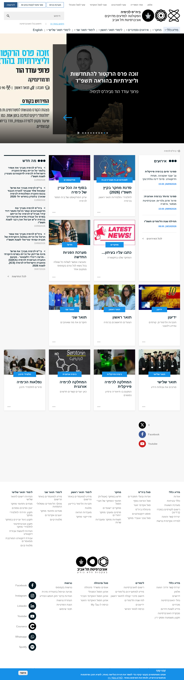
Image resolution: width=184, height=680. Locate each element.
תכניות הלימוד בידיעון (80, 503)
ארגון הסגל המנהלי (98, 591)
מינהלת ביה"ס (143, 509)
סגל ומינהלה (101, 583)
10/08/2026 (39, 226)
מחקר (158, 29)
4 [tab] (99, 133)
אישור (23, 673)
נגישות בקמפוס (64, 587)
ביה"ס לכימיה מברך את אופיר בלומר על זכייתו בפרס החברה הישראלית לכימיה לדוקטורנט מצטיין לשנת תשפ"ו (24, 172)
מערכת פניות (55, 4)
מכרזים (176, 604)
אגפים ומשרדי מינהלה (96, 587)
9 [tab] (86, 133)
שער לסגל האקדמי (98, 5)
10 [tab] (83, 133)
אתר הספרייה (137, 5)
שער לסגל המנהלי (77, 5)
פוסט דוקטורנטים (141, 513)
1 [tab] (107, 133)
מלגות (88, 508)
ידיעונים (140, 604)
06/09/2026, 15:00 (167, 184)
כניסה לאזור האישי (134, 608)
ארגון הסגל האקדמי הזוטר (94, 600)
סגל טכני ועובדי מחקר (139, 518)
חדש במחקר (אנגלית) (109, 496)
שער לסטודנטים (118, 5)
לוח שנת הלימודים (134, 600)
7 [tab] (91, 133)
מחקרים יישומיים (112, 508)
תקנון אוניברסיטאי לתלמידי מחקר (23, 525)
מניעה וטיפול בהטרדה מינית (57, 591)
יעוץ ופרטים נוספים (22, 508)
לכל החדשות (18, 276)
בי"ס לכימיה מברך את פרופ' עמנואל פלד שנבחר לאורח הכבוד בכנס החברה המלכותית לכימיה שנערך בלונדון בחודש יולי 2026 (26, 192)
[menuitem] (150, 4)
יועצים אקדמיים (53, 515)
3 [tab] (102, 133)
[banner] (92, 16)
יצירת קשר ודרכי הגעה (168, 587)
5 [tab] (97, 133)
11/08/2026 (39, 180)
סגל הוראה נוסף (142, 500)
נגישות (68, 583)
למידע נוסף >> (115, 677)
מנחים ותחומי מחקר (51, 510)
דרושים (176, 596)
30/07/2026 (39, 269)
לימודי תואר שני (85, 29)
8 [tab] (89, 133)
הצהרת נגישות (64, 600)
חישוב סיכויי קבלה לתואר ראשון (127, 596)
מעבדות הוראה (83, 512)
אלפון (150, 5)
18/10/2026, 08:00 (167, 226)
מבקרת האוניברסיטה (169, 613)
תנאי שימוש (65, 608)
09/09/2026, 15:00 (167, 209)
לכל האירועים (154, 238)
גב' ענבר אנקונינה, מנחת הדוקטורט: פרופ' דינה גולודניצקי (159, 177)
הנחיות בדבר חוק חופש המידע (56, 596)
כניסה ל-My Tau (99, 604)
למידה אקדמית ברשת (168, 520)
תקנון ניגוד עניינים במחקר (19, 519)
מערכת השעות (172, 505)
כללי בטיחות (173, 500)
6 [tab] (94, 133)
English (38, 29)
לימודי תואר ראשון (111, 29)
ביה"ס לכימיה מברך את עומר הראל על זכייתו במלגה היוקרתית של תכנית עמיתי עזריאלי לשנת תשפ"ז (24, 236)
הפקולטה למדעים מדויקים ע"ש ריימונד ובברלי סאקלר (179, 151)
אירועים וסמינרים (138, 29)
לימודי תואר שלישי (59, 29)
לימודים (139, 583)
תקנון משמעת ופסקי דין (167, 617)
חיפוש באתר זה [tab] (57, 23)
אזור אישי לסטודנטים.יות (32, 4)
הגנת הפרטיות (64, 604)
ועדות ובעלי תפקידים (139, 496)
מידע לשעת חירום (170, 608)
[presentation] (78, 133)
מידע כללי (172, 29)
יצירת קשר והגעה (171, 516)
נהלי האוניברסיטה (170, 600)
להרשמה (11, 4)
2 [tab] (105, 133)
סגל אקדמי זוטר (142, 505)
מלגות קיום (56, 519)
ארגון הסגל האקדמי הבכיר (94, 596)
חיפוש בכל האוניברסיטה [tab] (31, 23)
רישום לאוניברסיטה (134, 587)
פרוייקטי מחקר (84, 516)
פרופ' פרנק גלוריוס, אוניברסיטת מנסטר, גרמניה (159, 202)
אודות (177, 496)
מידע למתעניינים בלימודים (129, 591)
